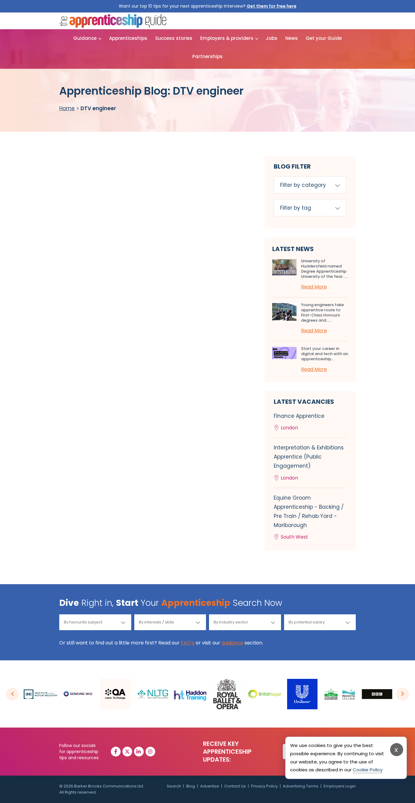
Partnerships (207, 56)
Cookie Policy (367, 769)
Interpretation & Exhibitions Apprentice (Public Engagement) (309, 462)
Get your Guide (324, 38)
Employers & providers (226, 38)
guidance (232, 642)
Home (67, 108)
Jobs (271, 38)
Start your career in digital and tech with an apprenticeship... (324, 353)
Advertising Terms (300, 786)
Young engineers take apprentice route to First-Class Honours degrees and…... (322, 312)
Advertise (209, 786)
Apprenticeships (128, 38)
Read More (314, 286)
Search (174, 786)
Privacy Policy (264, 786)
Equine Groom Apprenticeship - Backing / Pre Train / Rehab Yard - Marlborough (309, 517)
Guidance (85, 38)
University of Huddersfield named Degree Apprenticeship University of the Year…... (324, 268)
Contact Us (235, 786)
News (291, 38)
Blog (190, 786)
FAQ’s (187, 642)
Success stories (173, 38)
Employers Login (340, 786)
